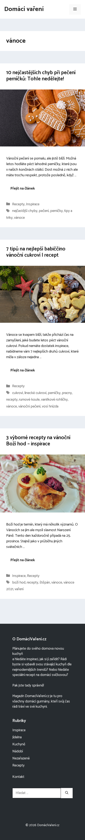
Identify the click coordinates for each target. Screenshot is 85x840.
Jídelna (17, 737)
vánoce (19, 218)
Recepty (18, 204)
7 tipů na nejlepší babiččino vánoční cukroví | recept (35, 252)
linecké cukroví (35, 393)
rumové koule (29, 399)
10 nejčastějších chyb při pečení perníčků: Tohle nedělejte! (41, 75)
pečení (44, 211)
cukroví (17, 393)
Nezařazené (21, 758)
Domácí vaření (24, 9)
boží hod (18, 582)
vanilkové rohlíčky (54, 399)
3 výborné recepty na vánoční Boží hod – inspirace (38, 440)
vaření (19, 589)
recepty (12, 399)
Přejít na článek (22, 188)
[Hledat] (67, 793)
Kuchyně (18, 744)
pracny (67, 393)
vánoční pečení (29, 406)
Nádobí (17, 751)
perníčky (56, 211)
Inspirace (32, 204)
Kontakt (18, 777)
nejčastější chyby (24, 211)
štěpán (45, 582)
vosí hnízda (50, 406)
